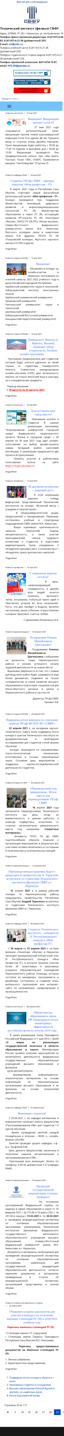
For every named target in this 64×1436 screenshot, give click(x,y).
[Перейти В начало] (7, 1412)
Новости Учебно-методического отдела (24, 1303)
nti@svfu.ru (16, 44)
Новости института (14, 113)
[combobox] (19, 99)
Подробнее (11, 248)
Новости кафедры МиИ (16, 175)
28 (50, 1412)
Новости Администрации (17, 631)
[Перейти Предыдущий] (15, 1412)
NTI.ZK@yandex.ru (19, 65)
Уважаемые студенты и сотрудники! (30, 1384)
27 (43, 1412)
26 (36, 1412)
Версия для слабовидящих (32, 1)
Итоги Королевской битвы (24, 1395)
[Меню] (9, 106)
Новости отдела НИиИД (16, 258)
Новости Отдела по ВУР (16, 782)
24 (22, 1412)
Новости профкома (14, 480)
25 (29, 1412)
